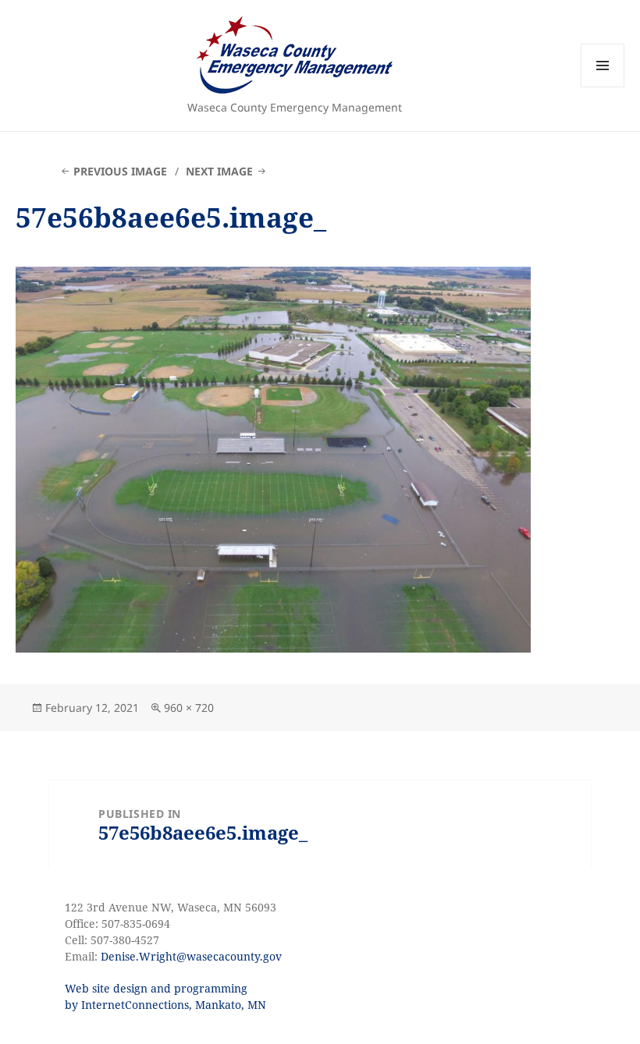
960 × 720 (189, 707)
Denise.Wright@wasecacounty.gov (191, 956)
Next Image (219, 171)
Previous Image (120, 171)
